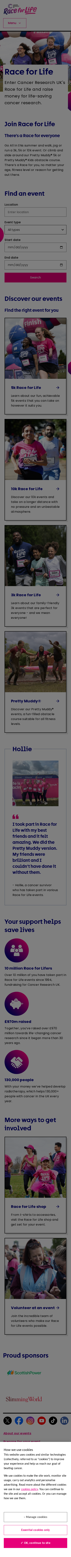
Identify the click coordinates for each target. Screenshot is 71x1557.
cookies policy (29, 1489)
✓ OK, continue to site (35, 1543)
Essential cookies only (35, 1530)
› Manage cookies (35, 1517)
